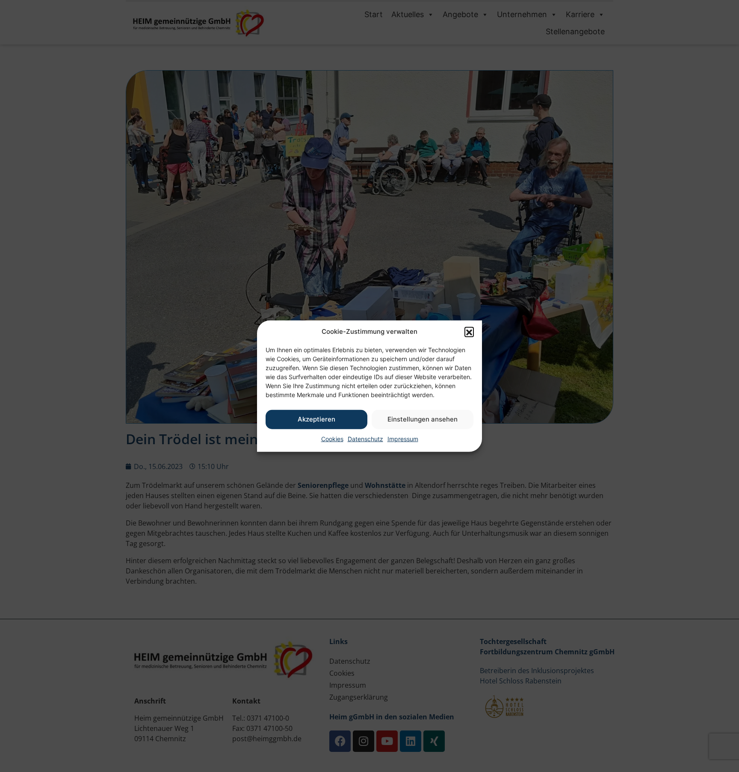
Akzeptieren (316, 419)
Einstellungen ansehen (422, 419)
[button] (469, 331)
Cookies (332, 438)
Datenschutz (365, 438)
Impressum (402, 438)
